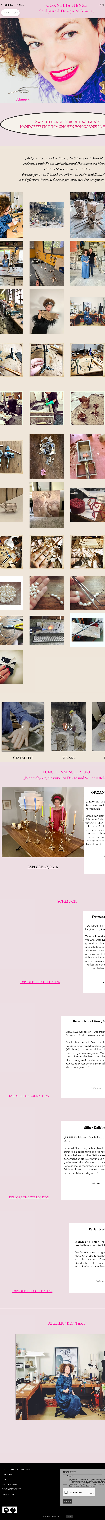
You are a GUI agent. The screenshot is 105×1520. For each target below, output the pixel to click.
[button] (69, 1516)
